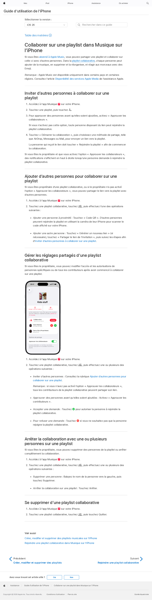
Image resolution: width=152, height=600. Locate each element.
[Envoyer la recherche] (79, 24)
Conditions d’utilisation (56, 594)
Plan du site (72, 594)
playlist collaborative (83, 60)
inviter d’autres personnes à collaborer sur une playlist (65, 240)
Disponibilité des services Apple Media (77, 78)
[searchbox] (101, 24)
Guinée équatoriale (141, 594)
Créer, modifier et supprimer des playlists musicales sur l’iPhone (61, 538)
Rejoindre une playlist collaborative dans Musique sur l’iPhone (59, 543)
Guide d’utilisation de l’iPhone (27, 11)
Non (71, 577)
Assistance (14, 586)
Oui (54, 577)
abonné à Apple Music (51, 56)
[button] (147, 3)
